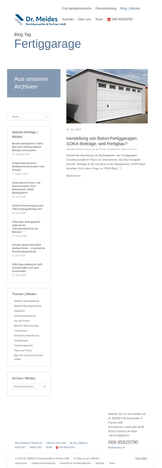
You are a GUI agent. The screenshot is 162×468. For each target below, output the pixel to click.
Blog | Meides (130, 8)
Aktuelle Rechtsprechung (78, 149)
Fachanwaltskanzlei (76, 8)
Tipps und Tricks (129, 149)
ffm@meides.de (116, 447)
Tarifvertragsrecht (23, 345)
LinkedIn (31, 434)
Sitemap (99, 463)
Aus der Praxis (98, 149)
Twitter (24, 434)
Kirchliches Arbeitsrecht (26, 335)
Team (99, 19)
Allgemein (19, 311)
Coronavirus (20, 330)
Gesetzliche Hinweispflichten (75, 463)
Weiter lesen (73, 175)
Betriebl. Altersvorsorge (26, 325)
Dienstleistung (105, 8)
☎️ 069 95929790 (120, 19)
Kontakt (68, 19)
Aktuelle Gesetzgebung (26, 301)
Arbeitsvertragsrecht (25, 316)
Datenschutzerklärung (43, 463)
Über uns (84, 19)
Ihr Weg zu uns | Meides (86, 458)
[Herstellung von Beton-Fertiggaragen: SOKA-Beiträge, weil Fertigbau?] (107, 96)
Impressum (21, 463)
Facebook (17, 434)
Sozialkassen (113, 149)
